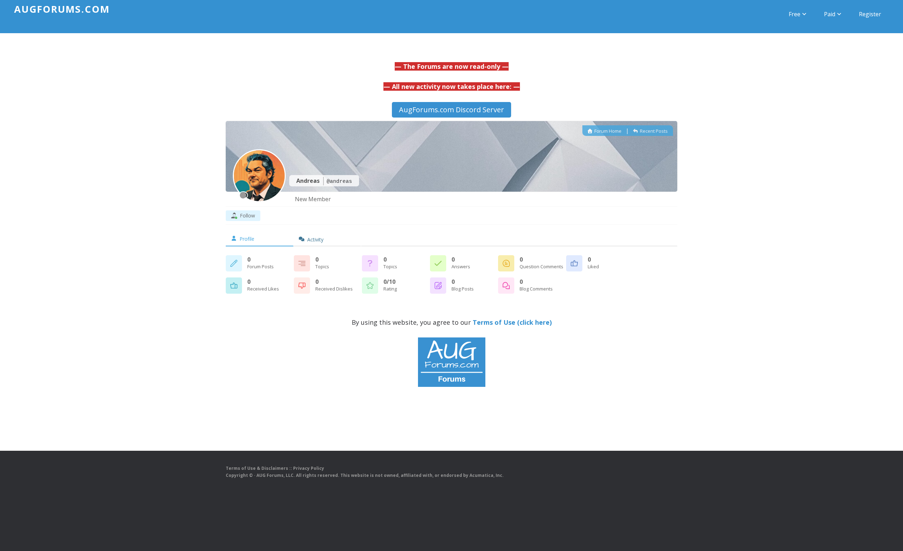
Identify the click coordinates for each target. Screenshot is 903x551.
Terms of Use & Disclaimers (257, 468)
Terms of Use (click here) (512, 322)
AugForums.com (62, 9)
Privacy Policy (308, 468)
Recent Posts (653, 131)
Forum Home (607, 131)
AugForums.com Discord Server (451, 109)
